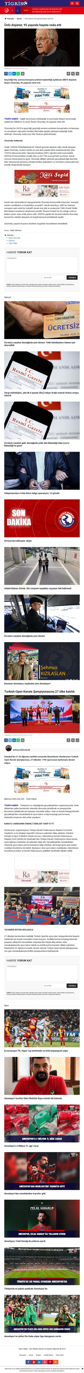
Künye (31, 1355)
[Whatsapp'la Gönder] (18, 73)
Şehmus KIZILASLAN (21, 750)
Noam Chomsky (14, 238)
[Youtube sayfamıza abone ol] (34, 1362)
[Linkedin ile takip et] (39, 1362)
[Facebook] (6, 73)
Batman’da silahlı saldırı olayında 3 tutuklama (45, 10)
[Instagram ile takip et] (44, 1362)
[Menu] (72, 3)
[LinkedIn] (14, 73)
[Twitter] (10, 73)
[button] (68, 73)
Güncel (19, 19)
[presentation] (12, 10)
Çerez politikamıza (53, 1371)
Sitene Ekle (60, 1355)
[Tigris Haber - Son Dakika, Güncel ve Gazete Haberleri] (16, 3)
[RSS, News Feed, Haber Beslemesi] (55, 1362)
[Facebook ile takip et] (28, 1362)
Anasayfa (10, 19)
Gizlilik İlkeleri (48, 1355)
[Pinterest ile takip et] (50, 1362)
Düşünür (12, 241)
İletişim (38, 1355)
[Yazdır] (22, 73)
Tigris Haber (13, 243)
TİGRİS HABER (11, 119)
